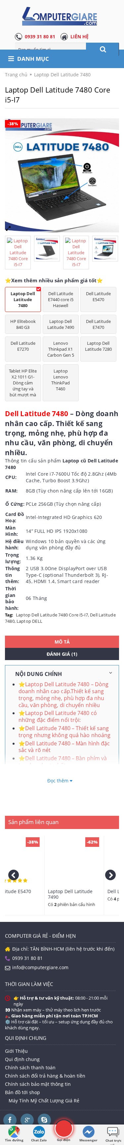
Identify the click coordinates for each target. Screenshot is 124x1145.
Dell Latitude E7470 (98, 324)
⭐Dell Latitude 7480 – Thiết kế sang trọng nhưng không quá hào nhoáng (64, 732)
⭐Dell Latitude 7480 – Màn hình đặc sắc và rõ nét (64, 747)
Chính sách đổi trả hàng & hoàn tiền (45, 1076)
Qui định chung (22, 1059)
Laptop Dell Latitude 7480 (23, 299)
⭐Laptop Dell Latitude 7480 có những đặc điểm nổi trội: (58, 716)
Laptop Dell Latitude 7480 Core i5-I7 (52, 615)
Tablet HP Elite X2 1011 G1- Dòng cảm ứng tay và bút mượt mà (23, 383)
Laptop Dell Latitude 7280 (98, 346)
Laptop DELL (29, 621)
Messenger (88, 1140)
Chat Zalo (39, 1140)
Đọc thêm (58, 780)
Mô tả (62, 642)
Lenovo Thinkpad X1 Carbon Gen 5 (60, 349)
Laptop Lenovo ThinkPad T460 (60, 380)
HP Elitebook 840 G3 (23, 324)
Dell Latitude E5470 (98, 296)
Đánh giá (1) (62, 654)
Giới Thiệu (16, 1051)
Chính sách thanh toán (30, 1067)
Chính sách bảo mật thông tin (38, 1084)
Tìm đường (14, 1140)
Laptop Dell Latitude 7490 (60, 324)
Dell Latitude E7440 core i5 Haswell (60, 299)
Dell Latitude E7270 (23, 346)
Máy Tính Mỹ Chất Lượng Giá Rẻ (44, 1100)
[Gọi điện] (63, 1128)
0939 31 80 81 (40, 36)
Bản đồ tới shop (22, 1092)
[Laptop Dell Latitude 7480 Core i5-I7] (19, 250)
